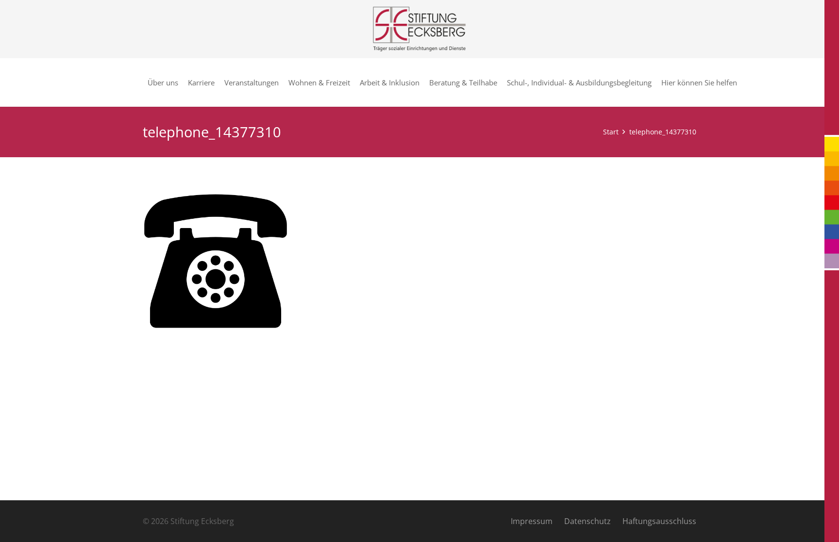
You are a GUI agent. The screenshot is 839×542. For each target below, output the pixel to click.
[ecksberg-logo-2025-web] (419, 29)
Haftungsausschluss (659, 521)
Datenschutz (587, 521)
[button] (741, 82)
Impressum (532, 521)
